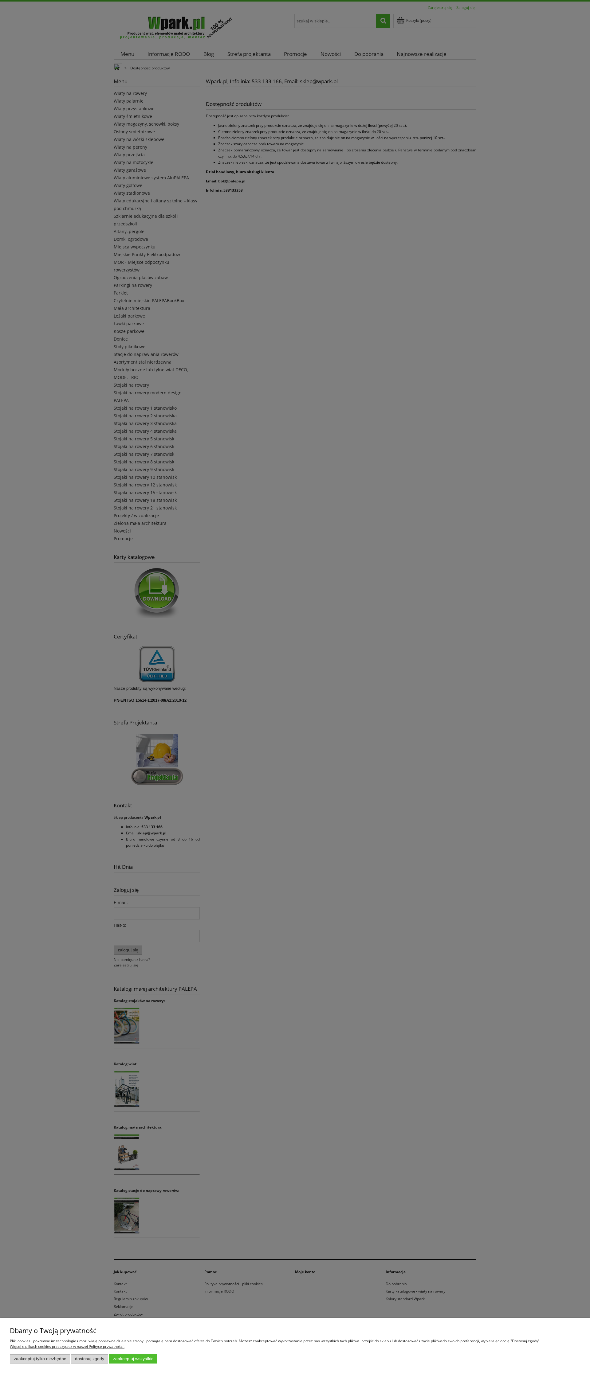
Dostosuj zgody (89, 1358)
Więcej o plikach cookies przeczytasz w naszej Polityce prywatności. (67, 1346)
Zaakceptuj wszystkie (133, 1358)
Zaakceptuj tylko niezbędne (40, 1358)
